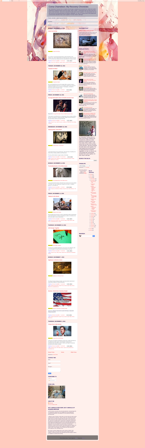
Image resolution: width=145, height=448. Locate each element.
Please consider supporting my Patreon (57, 18)
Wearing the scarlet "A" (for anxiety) (90, 72)
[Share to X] (69, 60)
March (92, 223)
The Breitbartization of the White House (57, 166)
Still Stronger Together (53, 228)
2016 (91, 177)
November (93, 180)
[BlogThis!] (68, 60)
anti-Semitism (56, 188)
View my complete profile (52, 404)
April (92, 222)
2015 (91, 228)
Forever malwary (87, 65)
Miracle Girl (59, 91)
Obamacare (53, 159)
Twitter (50, 25)
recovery (67, 62)
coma (52, 62)
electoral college (64, 220)
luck (54, 62)
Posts (51, 378)
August (92, 216)
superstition (74, 62)
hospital (62, 158)
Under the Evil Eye (52, 31)
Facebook (50, 21)
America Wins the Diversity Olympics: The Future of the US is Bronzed (90, 80)
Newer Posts (51, 352)
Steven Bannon (71, 188)
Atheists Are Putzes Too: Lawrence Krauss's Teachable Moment (90, 59)
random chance (62, 62)
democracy (53, 220)
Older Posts (73, 352)
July (92, 217)
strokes (70, 62)
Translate (87, 167)
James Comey (66, 347)
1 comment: (62, 89)
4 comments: (62, 250)
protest (60, 221)
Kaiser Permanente (67, 158)
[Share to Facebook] (70, 60)
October (92, 213)
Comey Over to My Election (54, 324)
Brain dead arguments (88, 87)
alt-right (52, 188)
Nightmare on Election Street (55, 260)
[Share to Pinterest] (71, 60)
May (92, 220)
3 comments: (62, 60)
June (92, 219)
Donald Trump (53, 91)
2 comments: (62, 120)
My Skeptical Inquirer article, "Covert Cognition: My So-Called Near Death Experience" (90, 100)
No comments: (63, 156)
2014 (91, 230)
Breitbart (61, 188)
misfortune (57, 62)
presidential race (56, 286)
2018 (91, 174)
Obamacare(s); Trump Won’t (55, 129)
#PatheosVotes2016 (54, 285)
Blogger (85, 173)
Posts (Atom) (55, 354)
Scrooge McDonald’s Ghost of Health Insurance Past (61, 97)
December (93, 178)
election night (66, 285)
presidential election (54, 221)
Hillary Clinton (69, 220)
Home (62, 352)
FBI (57, 347)
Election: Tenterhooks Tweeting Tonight (57, 291)
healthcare (58, 158)
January (92, 226)
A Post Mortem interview (88, 107)
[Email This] (67, 60)
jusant (85, 172)
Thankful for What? (52, 68)
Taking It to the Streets (53, 196)
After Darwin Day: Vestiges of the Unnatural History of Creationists (89, 114)
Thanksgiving (67, 91)
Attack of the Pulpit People (88, 93)
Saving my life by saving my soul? (86, 30)
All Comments (52, 380)
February (92, 225)
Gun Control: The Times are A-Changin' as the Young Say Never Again (90, 52)
